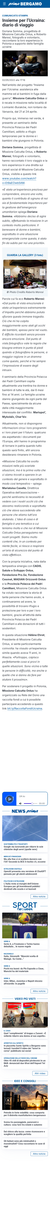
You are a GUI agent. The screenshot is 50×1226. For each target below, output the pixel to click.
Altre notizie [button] (39, 896)
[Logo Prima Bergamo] (25, 4)
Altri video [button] (40, 1073)
